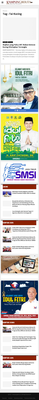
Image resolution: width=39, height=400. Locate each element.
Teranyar (10, 42)
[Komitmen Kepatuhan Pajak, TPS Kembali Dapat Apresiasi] (7, 349)
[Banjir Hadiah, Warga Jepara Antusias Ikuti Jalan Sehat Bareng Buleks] (7, 249)
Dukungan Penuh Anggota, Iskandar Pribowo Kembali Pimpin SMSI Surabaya (23, 192)
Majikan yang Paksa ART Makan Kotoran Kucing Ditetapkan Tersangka (19, 46)
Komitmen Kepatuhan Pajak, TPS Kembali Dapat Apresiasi (21, 347)
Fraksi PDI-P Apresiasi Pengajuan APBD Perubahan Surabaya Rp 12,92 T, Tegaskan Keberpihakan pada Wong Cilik (24, 229)
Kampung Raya (8, 222)
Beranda (4, 398)
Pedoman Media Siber (29, 398)
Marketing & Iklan (18, 398)
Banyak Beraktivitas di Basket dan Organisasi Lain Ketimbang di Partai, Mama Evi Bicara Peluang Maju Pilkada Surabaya (23, 203)
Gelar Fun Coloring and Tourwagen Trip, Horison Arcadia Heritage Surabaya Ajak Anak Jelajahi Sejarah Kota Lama (24, 338)
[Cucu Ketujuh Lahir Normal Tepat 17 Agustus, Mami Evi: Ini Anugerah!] (7, 214)
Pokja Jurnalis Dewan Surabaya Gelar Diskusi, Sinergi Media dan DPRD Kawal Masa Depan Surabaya (23, 374)
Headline (5, 42)
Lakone (5, 186)
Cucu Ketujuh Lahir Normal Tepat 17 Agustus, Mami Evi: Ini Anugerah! (22, 212)
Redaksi (10, 398)
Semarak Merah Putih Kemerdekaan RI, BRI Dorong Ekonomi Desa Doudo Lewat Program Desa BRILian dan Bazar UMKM (23, 238)
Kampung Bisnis (8, 322)
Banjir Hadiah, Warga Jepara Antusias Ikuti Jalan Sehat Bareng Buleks (23, 247)
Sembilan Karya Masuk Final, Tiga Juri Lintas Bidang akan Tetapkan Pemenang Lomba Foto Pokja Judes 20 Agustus (24, 383)
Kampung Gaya (8, 358)
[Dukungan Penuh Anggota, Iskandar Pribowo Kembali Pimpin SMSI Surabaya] (7, 194)
